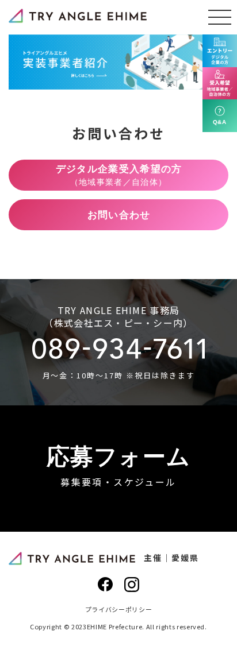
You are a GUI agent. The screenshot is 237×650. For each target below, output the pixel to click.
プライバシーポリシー (118, 609)
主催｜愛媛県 (172, 557)
